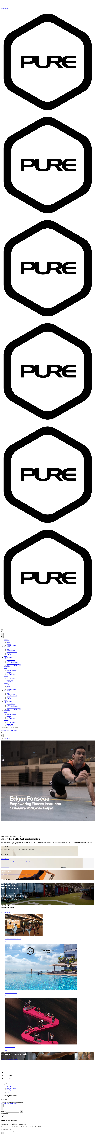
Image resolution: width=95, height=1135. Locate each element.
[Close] (2, 1107)
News (6, 941)
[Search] (2, 634)
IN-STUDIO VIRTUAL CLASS (13, 939)
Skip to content (4, 8)
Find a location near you (6, 904)
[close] (2, 630)
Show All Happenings (6, 912)
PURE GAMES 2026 (10, 1047)
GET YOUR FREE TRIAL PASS (9, 1059)
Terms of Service (5, 730)
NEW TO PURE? (8, 738)
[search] (21, 1111)
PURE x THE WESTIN (11, 993)
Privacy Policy (13, 730)
